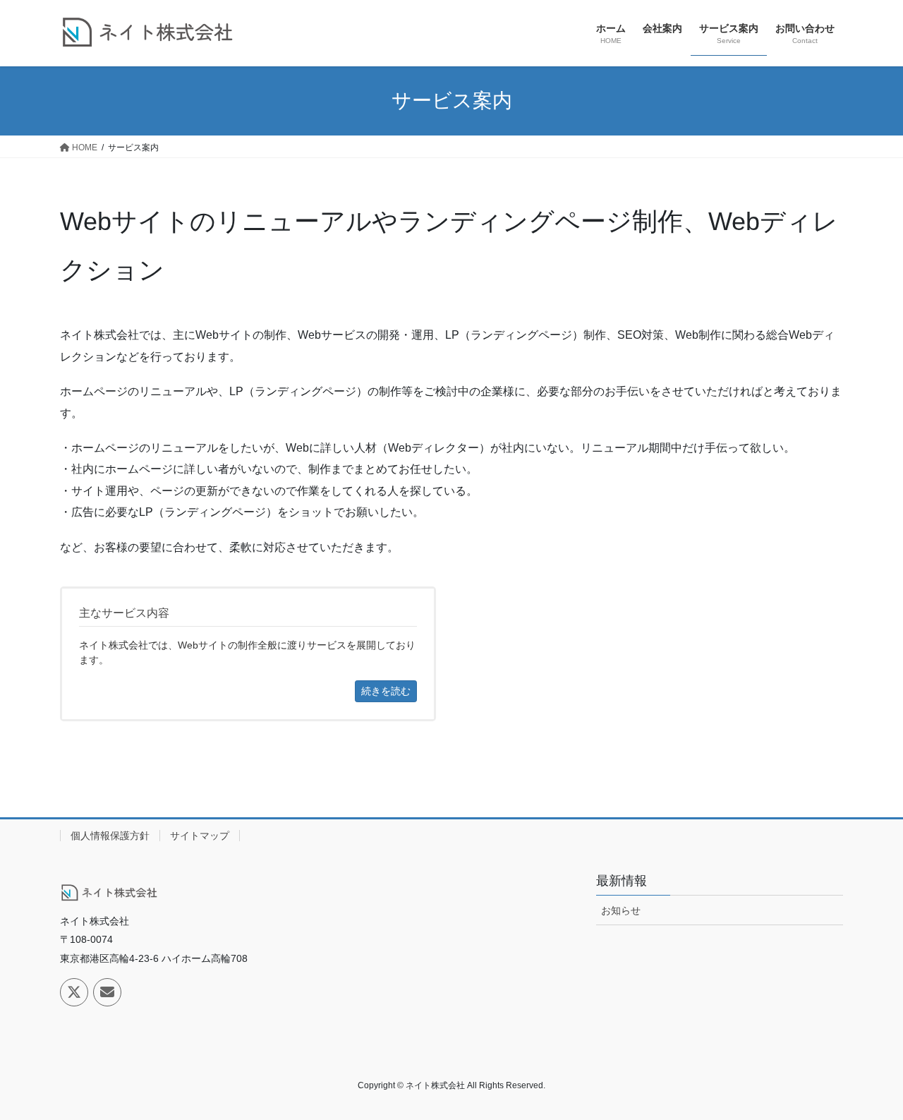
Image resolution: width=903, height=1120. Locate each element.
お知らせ (621, 910)
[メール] (107, 992)
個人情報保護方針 (110, 835)
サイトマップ (199, 835)
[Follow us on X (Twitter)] (74, 992)
